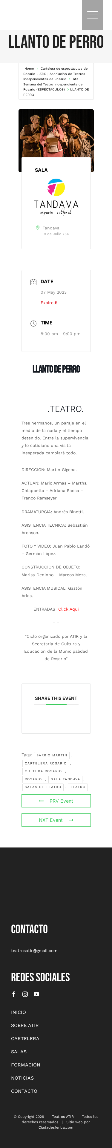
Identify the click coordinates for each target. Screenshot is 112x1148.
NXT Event (51, 820)
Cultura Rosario (43, 771)
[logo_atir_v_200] (26, 873)
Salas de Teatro (43, 787)
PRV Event (61, 801)
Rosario (33, 779)
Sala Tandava (65, 779)
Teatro (77, 787)
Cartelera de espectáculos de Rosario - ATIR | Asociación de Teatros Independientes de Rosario (55, 74)
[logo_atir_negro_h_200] (17, 12)
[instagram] (25, 994)
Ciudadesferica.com (56, 1127)
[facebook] (13, 994)
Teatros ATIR (63, 1117)
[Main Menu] (92, 15)
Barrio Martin (51, 755)
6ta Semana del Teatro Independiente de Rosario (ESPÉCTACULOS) (52, 84)
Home (29, 68)
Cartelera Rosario (46, 763)
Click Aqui (68, 609)
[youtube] (36, 994)
